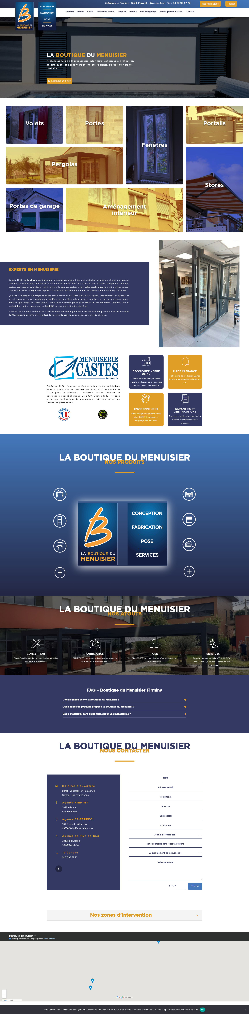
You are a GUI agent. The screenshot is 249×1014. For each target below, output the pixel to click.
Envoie (195, 886)
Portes (80, 12)
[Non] (245, 1009)
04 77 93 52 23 (181, 3)
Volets (90, 12)
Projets (231, 4)
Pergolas (122, 12)
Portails (133, 12)
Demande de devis (61, 81)
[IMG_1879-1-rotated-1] (199, 347)
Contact (190, 12)
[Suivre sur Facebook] (58, 868)
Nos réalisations (210, 4)
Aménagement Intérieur (171, 12)
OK (202, 1009)
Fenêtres (69, 12)
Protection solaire (105, 12)
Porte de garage (148, 12)
